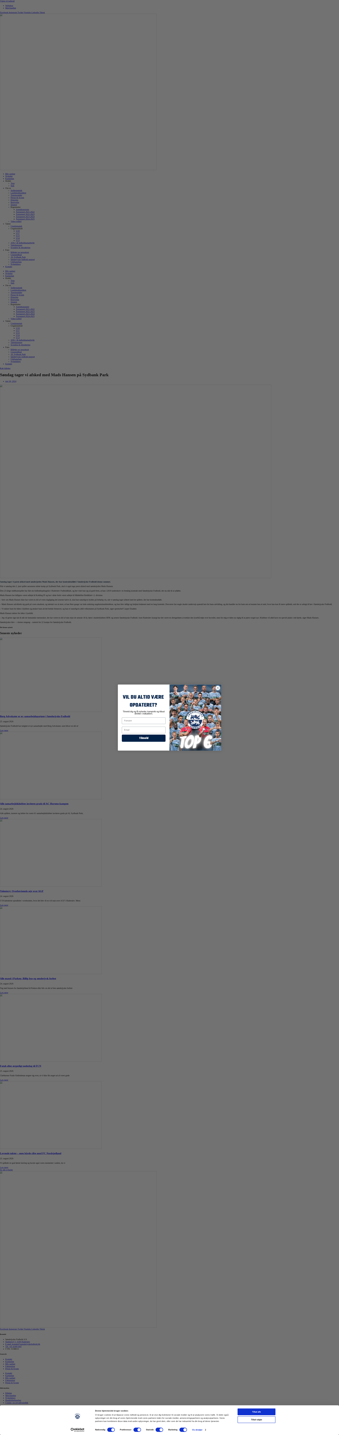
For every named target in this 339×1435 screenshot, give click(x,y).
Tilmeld (143, 738)
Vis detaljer (197, 1430)
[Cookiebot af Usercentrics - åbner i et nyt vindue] (77, 1430)
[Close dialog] (217, 688)
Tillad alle (256, 1412)
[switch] (137, 1430)
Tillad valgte (256, 1419)
